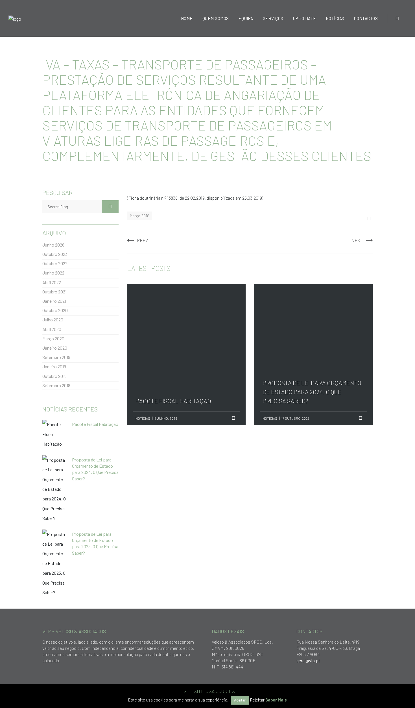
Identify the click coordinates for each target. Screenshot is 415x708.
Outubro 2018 (54, 376)
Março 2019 (139, 215)
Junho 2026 (53, 244)
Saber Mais (276, 699)
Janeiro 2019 (54, 366)
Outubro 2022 (54, 263)
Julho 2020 (52, 319)
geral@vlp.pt (308, 660)
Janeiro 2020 (54, 347)
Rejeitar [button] (257, 699)
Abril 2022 (51, 282)
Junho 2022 (53, 272)
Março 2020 (53, 338)
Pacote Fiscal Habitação (173, 313)
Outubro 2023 (54, 254)
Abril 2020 (51, 329)
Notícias (143, 418)
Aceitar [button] (240, 700)
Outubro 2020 (55, 310)
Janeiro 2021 (54, 301)
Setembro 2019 (56, 357)
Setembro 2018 (56, 385)
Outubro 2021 (54, 291)
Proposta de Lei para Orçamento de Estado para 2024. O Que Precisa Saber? (312, 323)
